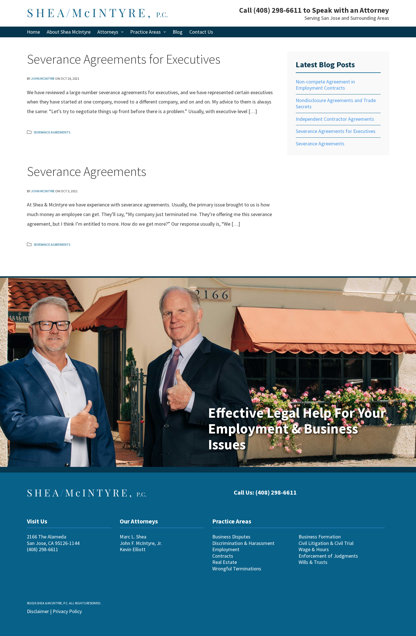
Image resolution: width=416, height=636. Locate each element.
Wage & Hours (314, 549)
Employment (225, 549)
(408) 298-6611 (277, 10)
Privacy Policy (67, 611)
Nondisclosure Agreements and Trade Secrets (336, 103)
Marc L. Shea (133, 536)
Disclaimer (38, 611)
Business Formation (320, 536)
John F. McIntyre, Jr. (141, 543)
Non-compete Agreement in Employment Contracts (325, 84)
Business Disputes (231, 536)
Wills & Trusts (313, 562)
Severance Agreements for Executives (123, 59)
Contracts (222, 556)
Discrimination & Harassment (243, 543)
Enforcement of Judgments (328, 556)
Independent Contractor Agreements (335, 119)
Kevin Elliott (132, 549)
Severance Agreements (52, 132)
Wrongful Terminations (236, 568)
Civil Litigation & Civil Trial (326, 543)
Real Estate (224, 562)
